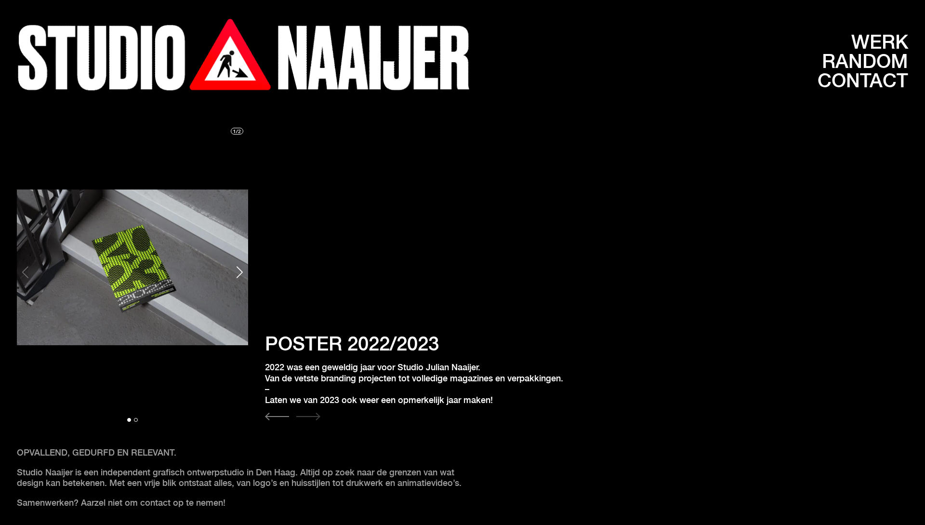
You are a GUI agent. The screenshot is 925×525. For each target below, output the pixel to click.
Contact (863, 80)
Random (865, 61)
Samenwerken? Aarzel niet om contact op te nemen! (122, 503)
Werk (879, 42)
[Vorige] (277, 417)
